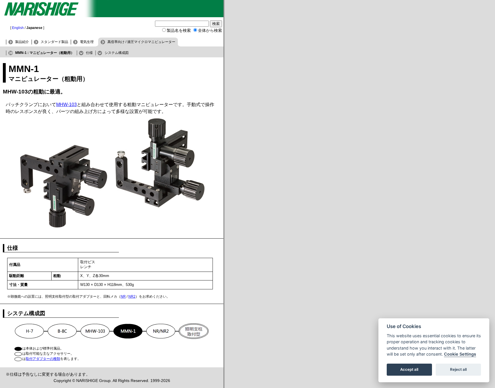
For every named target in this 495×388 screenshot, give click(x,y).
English (18, 28)
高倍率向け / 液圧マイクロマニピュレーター (141, 42)
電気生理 (87, 42)
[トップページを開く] (111, 15)
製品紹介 (22, 42)
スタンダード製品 (54, 42)
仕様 (89, 53)
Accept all (409, 369)
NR (123, 297)
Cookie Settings (460, 354)
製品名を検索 (179, 30)
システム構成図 (117, 53)
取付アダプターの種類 (43, 359)
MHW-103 (66, 104)
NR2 (131, 297)
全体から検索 (210, 30)
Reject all (458, 369)
